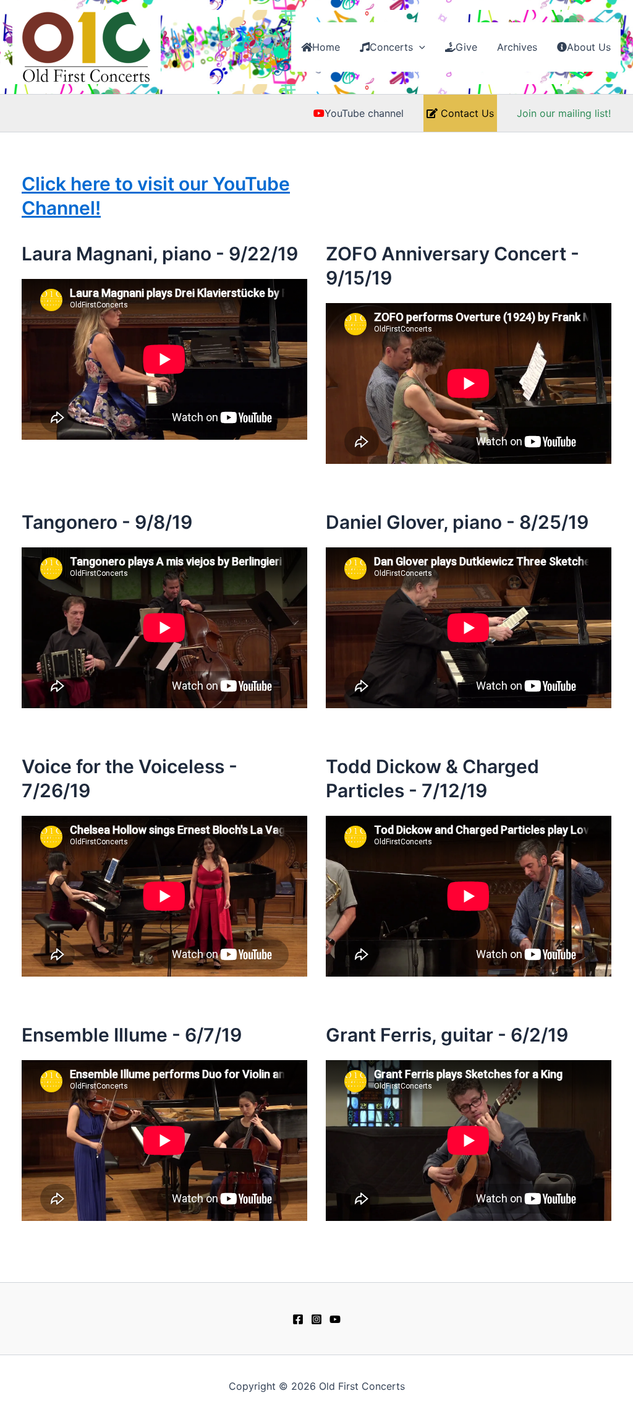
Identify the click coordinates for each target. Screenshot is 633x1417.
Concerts (391, 47)
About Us (589, 47)
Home (326, 47)
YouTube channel (364, 113)
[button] (419, 47)
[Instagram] (316, 1319)
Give (466, 47)
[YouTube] (335, 1319)
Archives (517, 47)
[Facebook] (298, 1319)
